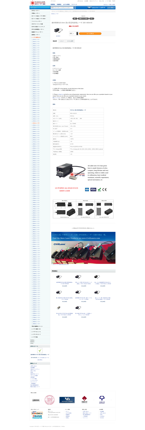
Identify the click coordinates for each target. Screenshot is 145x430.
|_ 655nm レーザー (35, 173)
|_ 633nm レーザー (35, 158)
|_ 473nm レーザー (35, 100)
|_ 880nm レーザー (35, 229)
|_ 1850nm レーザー (35, 300)
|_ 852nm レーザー (35, 223)
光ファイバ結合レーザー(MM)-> (39, 16)
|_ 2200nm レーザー (35, 315)
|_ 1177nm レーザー (35, 271)
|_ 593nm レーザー (35, 148)
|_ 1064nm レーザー (35, 258)
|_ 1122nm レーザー (35, 269)
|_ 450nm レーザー (35, 85)
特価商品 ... (32, 340)
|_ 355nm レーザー (35, 54)
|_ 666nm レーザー (35, 181)
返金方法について (35, 374)
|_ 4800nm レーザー (35, 323)
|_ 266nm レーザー (35, 43)
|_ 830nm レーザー (35, 217)
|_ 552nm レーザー (35, 133)
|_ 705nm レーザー (35, 192)
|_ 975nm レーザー (35, 244)
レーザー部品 (35, 337)
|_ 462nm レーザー (35, 93)
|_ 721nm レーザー (35, 194)
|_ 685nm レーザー (35, 187)
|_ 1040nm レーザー (35, 250)
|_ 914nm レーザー (35, 235)
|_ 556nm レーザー (35, 137)
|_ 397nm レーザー (35, 62)
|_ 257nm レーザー (35, 39)
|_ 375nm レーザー (35, 58)
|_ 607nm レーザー (35, 152)
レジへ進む (111, 7)
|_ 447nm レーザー (35, 83)
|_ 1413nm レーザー (35, 284)
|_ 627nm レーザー (35, 156)
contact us (61, 94)
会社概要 (86, 1)
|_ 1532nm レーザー (35, 292)
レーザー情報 (108, 1)
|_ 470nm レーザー (35, 97)
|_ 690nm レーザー (35, 189)
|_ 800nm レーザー (35, 210)
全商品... (32, 343)
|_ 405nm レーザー (35, 66)
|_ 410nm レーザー (35, 68)
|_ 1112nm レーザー (35, 265)
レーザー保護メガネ (36, 329)
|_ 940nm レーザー (35, 240)
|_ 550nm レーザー (35, 131)
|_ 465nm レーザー (35, 95)
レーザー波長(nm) (60, 11)
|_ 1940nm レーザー (35, 309)
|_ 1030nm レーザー (35, 248)
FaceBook (102, 416)
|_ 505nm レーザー (35, 110)
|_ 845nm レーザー (35, 219)
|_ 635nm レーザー (35, 160)
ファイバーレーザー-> (37, 21)
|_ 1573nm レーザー (35, 296)
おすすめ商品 (66, 4)
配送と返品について (35, 386)
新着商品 (53, 4)
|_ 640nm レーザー (35, 166)
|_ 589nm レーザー (35, 146)
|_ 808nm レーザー (35, 212)
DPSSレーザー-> (35, 10)
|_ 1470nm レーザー (35, 290)
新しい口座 (112, 4)
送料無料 (33, 377)
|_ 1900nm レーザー (35, 304)
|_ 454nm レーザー (35, 87)
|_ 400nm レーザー (35, 64)
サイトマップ (34, 382)
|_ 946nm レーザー (35, 242)
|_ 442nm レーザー (35, 79)
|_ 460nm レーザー (35, 91)
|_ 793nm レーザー (35, 208)
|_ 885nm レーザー (35, 231)
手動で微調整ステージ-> (37, 326)
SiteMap (63, 426)
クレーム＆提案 (34, 375)
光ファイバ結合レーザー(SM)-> (39, 18)
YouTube (102, 417)
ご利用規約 (33, 383)
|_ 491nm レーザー (35, 106)
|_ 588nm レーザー (35, 143)
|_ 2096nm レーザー (35, 313)
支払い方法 (101, 1)
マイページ (74, 4)
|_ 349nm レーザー (35, 49)
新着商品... (32, 341)
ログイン (106, 4)
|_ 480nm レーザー (35, 102)
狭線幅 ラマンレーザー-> (37, 32)
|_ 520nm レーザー (35, 118)
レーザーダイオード (36, 334)
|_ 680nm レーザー (35, 185)
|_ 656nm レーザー (35, 175)
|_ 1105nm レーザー (35, 263)
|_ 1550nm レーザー (35, 294)
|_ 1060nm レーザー (35, 256)
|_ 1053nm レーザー (35, 254)
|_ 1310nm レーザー (35, 275)
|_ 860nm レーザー (35, 225)
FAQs (32, 372)
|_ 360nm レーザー (35, 56)
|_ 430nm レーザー (35, 74)
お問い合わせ (80, 1)
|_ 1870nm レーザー (35, 302)
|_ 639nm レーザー (35, 164)
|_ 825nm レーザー (35, 215)
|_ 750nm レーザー (35, 198)
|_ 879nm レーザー (35, 227)
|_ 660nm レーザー (35, 177)
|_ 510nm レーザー (35, 112)
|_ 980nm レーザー (35, 246)
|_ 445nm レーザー (35, 81)
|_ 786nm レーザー (35, 206)
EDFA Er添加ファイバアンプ (38, 26)
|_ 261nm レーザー (35, 41)
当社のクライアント (94, 1)
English (113, 0)
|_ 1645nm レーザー (35, 298)
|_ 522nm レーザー (35, 120)
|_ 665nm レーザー (35, 179)
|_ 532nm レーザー (35, 127)
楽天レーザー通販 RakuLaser (43, 426)
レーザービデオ (34, 380)
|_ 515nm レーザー (35, 116)
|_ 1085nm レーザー (35, 261)
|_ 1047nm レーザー (35, 252)
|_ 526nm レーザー (35, 125)
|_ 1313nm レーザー (35, 277)
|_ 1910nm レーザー (35, 307)
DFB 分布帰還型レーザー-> (38, 29)
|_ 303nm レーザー (35, 45)
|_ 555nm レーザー (35, 135)
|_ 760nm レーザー (35, 200)
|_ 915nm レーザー (35, 238)
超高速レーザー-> (36, 34)
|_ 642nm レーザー (35, 169)
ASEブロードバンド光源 (37, 24)
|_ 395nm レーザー (35, 60)
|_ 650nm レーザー (35, 171)
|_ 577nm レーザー (35, 141)
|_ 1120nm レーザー (35, 267)
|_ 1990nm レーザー (35, 311)
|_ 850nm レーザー (35, 221)
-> (36, 37)
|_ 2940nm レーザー (35, 319)
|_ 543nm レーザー (35, 129)
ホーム (53, 11)
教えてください (57, 97)
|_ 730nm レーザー (35, 196)
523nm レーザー (68, 11)
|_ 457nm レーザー (35, 89)
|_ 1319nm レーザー (35, 279)
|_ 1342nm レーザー (35, 281)
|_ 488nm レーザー (35, 104)
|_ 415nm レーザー (35, 70)
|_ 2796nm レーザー (35, 317)
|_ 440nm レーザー (35, 77)
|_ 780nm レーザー (35, 202)
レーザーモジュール (36, 331)
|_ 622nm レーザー (35, 154)
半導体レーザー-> (36, 13)
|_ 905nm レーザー (35, 233)
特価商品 (59, 4)
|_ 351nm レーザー (35, 52)
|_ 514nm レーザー (35, 114)
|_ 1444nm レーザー (35, 286)
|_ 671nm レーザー (35, 183)
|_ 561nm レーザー (35, 139)
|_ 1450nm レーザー (35, 288)
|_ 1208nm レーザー (35, 273)
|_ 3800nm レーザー (35, 321)
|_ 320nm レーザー (35, 47)
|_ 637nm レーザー (35, 162)
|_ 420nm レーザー (35, 72)
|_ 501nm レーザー (35, 108)
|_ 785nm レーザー (35, 204)
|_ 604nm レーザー (35, 150)
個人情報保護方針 (35, 385)
